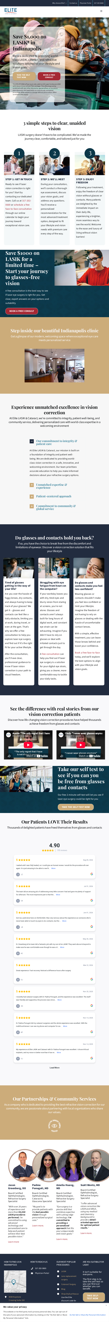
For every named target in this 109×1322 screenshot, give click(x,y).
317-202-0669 (40, 1270)
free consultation (51, 654)
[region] (54, 1312)
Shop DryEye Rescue (70, 1295)
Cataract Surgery (68, 1286)
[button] (54, 442)
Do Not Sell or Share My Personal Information (88, 1315)
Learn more (13, 1243)
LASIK (63, 1273)
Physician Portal (42, 1275)
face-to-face (93, 652)
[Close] (106, 1305)
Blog (63, 1291)
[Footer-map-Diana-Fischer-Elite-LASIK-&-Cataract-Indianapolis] (15, 1273)
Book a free (81, 652)
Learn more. (38, 1227)
